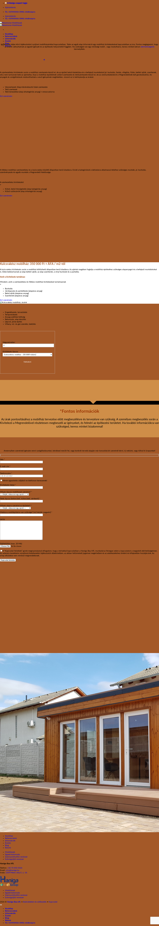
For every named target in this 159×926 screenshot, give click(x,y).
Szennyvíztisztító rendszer (16, 857)
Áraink (8, 41)
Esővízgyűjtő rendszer (14, 859)
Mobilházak (10, 852)
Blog (7, 845)
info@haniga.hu (12, 870)
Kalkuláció (27, 362)
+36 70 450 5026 (14, 868)
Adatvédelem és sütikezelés (35, 902)
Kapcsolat (53, 902)
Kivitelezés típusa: (10, 352)
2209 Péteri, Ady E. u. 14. (16, 873)
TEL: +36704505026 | (12, 12)
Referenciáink (11, 36)
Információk (10, 39)
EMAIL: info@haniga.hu (27, 12)
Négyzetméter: (9, 342)
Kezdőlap (9, 34)
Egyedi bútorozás (12, 854)
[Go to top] (1, 904)
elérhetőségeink (147, 47)
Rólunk (8, 848)
